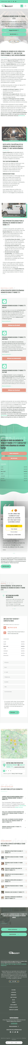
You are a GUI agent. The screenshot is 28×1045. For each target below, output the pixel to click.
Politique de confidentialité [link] (14, 534)
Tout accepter (14, 526)
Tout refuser (14, 529)
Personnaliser (14, 532)
